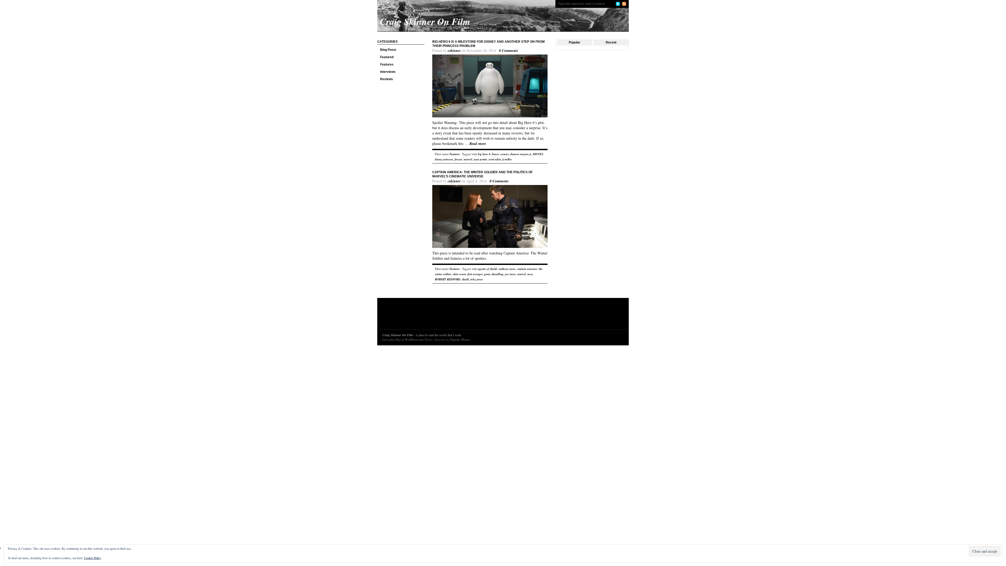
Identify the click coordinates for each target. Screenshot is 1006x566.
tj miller (507, 159)
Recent (611, 42)
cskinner (454, 50)
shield (465, 279)
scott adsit (495, 159)
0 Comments (508, 50)
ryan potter (480, 159)
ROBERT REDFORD (447, 279)
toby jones (477, 279)
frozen (458, 159)
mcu (530, 274)
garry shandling (494, 274)
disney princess (444, 159)
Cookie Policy (92, 558)
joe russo (510, 274)
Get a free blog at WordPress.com (403, 340)
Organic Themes (460, 340)
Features (386, 64)
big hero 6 (484, 154)
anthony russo (507, 269)
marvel (468, 159)
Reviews (386, 79)
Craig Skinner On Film (397, 335)
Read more (477, 143)
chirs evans (459, 274)
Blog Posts (388, 50)
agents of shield (487, 269)
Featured (386, 57)
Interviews (388, 72)
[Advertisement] (477, 315)
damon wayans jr (520, 154)
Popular (574, 42)
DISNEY (538, 154)
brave (495, 154)
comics (504, 154)
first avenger (475, 274)
